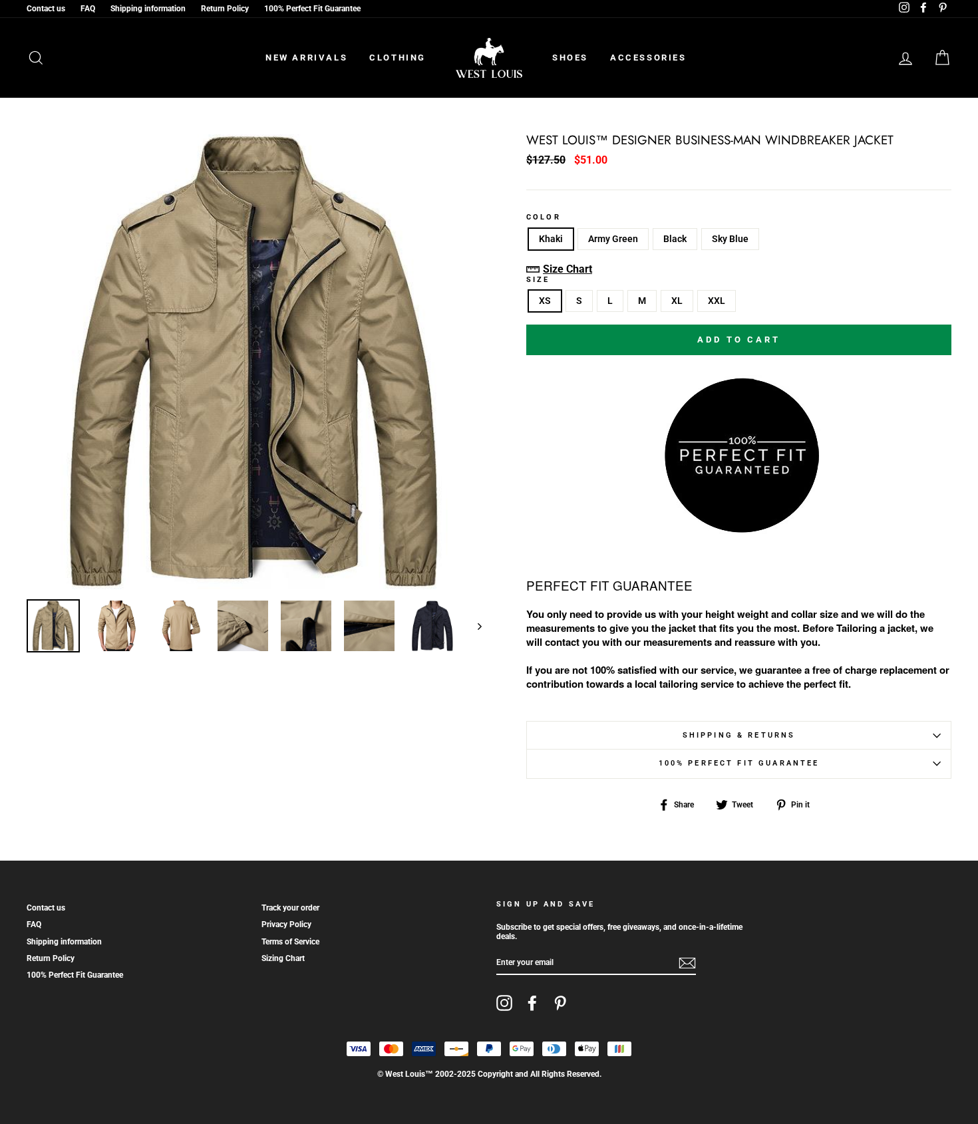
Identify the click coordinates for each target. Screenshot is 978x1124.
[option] (254, 361)
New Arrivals (306, 58)
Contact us (46, 8)
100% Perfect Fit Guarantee (312, 8)
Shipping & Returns (739, 735)
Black (675, 238)
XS (545, 300)
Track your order (290, 908)
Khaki (551, 238)
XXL (716, 300)
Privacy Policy (286, 924)
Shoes (570, 58)
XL (677, 300)
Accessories (648, 58)
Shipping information (148, 8)
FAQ (88, 8)
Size (538, 280)
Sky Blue (730, 238)
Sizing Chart (283, 958)
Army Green (613, 238)
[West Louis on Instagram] (504, 1003)
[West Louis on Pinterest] (560, 1003)
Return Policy (225, 8)
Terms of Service (290, 941)
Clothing (397, 58)
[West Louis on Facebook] (532, 1003)
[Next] (473, 625)
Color (543, 217)
